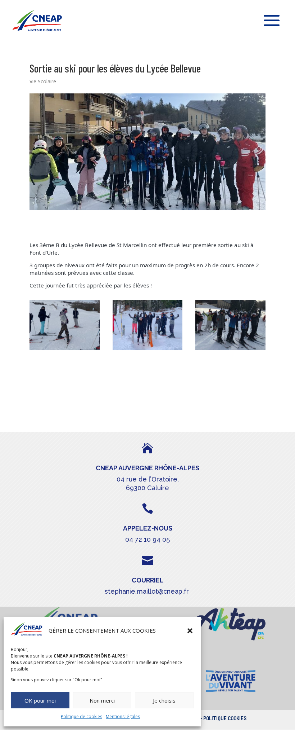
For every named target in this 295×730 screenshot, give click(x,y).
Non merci (102, 700)
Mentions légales (123, 716)
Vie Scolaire (43, 81)
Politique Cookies (224, 718)
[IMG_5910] (230, 350)
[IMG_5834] (148, 350)
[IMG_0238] (65, 350)
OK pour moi (40, 700)
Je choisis (164, 700)
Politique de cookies (81, 716)
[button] (190, 630)
